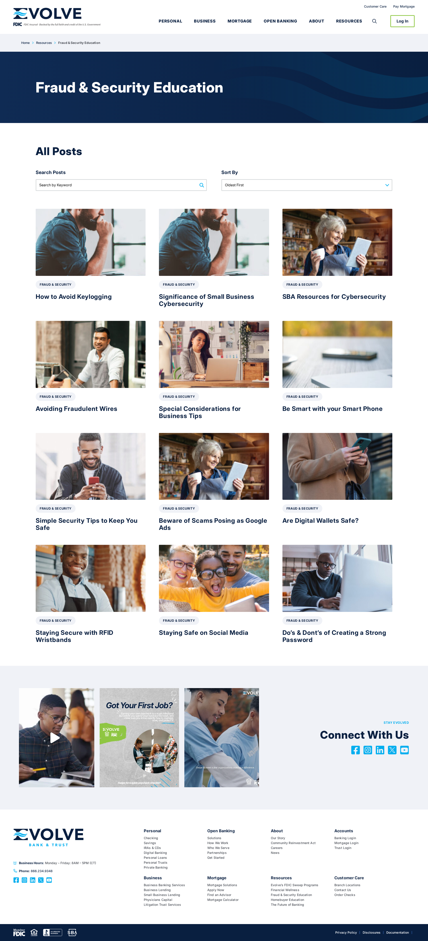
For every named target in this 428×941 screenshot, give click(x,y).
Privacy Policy (346, 932)
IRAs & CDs (152, 848)
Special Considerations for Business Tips (200, 412)
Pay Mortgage (404, 6)
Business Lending (157, 890)
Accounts (343, 830)
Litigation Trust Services (162, 904)
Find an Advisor (219, 895)
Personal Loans (155, 857)
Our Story (278, 838)
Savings (150, 843)
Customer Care (375, 6)
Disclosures (372, 932)
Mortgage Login (346, 843)
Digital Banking (155, 853)
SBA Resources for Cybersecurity (334, 296)
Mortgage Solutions (222, 885)
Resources (349, 21)
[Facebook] (355, 749)
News (275, 853)
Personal (170, 21)
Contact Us (342, 890)
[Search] (374, 21)
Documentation (397, 932)
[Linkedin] (380, 749)
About (316, 21)
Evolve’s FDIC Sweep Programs (294, 885)
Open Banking (280, 21)
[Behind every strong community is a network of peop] (224, 737)
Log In (402, 21)
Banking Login (345, 838)
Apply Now (215, 890)
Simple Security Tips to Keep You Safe (87, 524)
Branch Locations (347, 885)
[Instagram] (367, 749)
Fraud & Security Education (291, 895)
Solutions (214, 838)
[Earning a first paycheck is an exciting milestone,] (139, 737)
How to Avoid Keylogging (74, 296)
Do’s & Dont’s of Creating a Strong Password (334, 636)
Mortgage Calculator (223, 900)
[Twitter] (392, 749)
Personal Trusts (155, 862)
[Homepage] (57, 17)
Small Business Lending (162, 895)
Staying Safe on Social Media (203, 632)
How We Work (217, 843)
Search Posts (51, 172)
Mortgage (240, 21)
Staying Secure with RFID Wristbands (74, 636)
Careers (277, 848)
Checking (151, 838)
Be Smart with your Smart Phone (332, 408)
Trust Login (343, 848)
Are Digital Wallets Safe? (320, 520)
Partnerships (217, 853)
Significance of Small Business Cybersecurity (206, 300)
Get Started (216, 857)
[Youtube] (404, 749)
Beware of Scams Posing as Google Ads (213, 524)
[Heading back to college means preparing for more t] (54, 737)
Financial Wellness (285, 890)
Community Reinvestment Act (294, 843)
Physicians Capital (158, 900)
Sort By (229, 172)
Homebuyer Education (287, 900)
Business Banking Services (164, 885)
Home (25, 43)
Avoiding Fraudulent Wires (76, 408)
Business (205, 21)
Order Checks (344, 895)
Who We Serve (218, 848)
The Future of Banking (287, 904)
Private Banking (156, 867)
